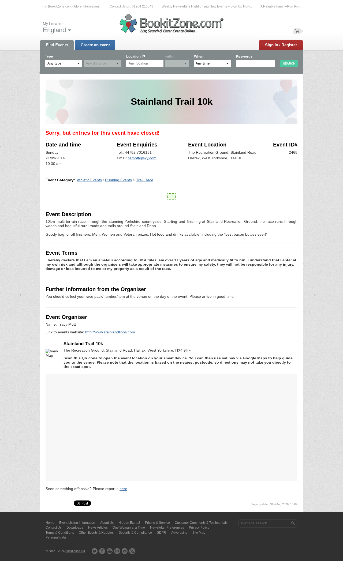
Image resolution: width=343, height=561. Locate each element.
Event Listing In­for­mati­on (77, 523)
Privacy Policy (199, 527)
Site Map (198, 532)
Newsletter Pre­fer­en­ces (167, 527)
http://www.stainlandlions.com (110, 332)
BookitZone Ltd (75, 550)
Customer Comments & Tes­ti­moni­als (201, 523)
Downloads (74, 527)
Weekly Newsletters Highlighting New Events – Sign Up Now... (201, 6)
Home (50, 523)
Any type (54, 63)
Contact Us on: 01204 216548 (126, 6)
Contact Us (54, 527)
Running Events (118, 180)
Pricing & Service (157, 523)
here (123, 489)
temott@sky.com (142, 158)
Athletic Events (89, 180)
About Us (107, 523)
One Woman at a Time (129, 527)
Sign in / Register (281, 45)
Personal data (56, 537)
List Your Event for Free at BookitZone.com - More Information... (50, 6)
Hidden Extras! (129, 523)
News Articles (98, 527)
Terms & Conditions (60, 532)
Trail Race (144, 180)
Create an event (95, 45)
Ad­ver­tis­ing (179, 532)
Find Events (57, 45)
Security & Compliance (135, 532)
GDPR (161, 532)
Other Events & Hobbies (96, 532)
